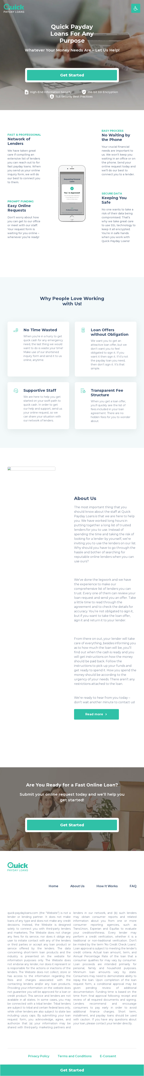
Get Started (72, 75)
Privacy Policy (38, 1056)
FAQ (133, 886)
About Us (77, 886)
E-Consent (108, 1056)
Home (53, 886)
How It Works (107, 886)
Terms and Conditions (75, 1056)
